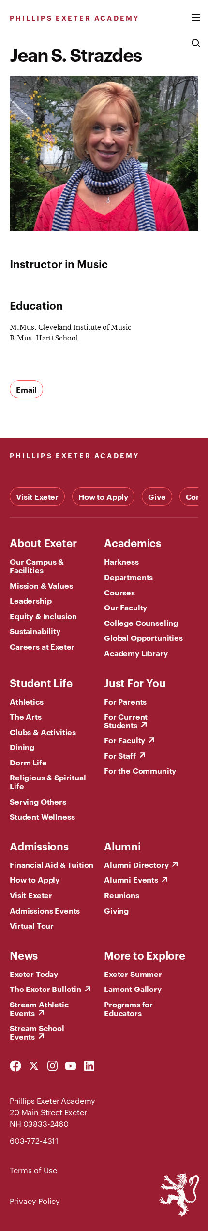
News (24, 955)
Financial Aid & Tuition (51, 864)
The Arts (26, 716)
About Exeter (43, 542)
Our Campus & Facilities (37, 565)
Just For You (134, 682)
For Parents (125, 701)
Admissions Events (45, 910)
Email (26, 389)
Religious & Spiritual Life (48, 781)
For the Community (140, 770)
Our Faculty (125, 607)
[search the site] (196, 48)
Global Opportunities (143, 637)
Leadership (30, 600)
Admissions (39, 845)
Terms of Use (33, 1170)
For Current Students (126, 720)
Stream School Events (37, 1032)
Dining (22, 746)
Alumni (122, 845)
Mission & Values (41, 585)
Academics (132, 542)
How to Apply (103, 496)
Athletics (27, 701)
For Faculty (124, 740)
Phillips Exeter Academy (74, 17)
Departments (128, 576)
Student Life (41, 682)
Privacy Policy (35, 1201)
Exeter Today (34, 973)
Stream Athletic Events (39, 1008)
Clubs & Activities (43, 731)
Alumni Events (131, 879)
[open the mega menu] (196, 23)
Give (156, 496)
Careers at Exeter (42, 646)
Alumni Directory (136, 864)
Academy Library (136, 653)
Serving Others (38, 801)
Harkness (121, 561)
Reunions (121, 895)
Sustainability (35, 630)
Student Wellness (42, 816)
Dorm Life (28, 762)
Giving (116, 910)
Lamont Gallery (133, 988)
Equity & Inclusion (43, 615)
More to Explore (144, 955)
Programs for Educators (128, 1008)
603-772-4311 (34, 1140)
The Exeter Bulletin (45, 988)
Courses (119, 592)
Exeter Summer (133, 973)
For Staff (120, 755)
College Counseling (141, 622)
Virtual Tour (32, 925)
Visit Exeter (37, 496)
